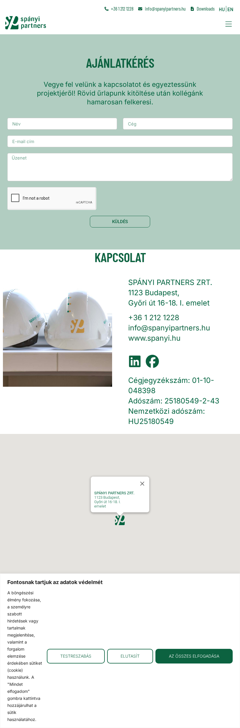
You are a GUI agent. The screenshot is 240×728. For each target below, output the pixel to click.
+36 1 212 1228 (153, 317)
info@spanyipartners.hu (169, 327)
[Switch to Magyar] (222, 9)
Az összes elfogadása (194, 656)
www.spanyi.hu (154, 338)
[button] (228, 24)
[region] (120, 650)
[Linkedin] (134, 361)
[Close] (142, 483)
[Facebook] (152, 361)
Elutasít (130, 656)
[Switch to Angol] (230, 9)
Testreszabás (75, 656)
